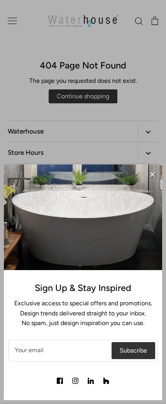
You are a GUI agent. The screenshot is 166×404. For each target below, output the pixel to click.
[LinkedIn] (90, 381)
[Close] (152, 174)
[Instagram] (75, 381)
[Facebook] (60, 381)
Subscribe (133, 350)
